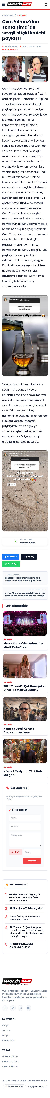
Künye (5, 1025)
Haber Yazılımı (15, 1087)
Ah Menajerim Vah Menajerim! (26, 908)
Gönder (32, 860)
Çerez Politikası (10, 1066)
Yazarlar (6, 1030)
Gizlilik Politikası (10, 1056)
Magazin (22, 15)
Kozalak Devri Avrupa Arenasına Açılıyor (21, 945)
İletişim (5, 1035)
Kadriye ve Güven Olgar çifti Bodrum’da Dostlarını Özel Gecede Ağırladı (24, 897)
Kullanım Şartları (10, 1061)
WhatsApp (13, 564)
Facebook (12, 556)
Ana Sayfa (8, 15)
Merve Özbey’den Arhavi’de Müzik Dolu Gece (25, 918)
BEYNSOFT (41, 1086)
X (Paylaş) (29, 556)
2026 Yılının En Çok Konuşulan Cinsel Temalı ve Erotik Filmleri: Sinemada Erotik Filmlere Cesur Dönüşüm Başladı (27, 932)
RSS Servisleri (8, 1040)
